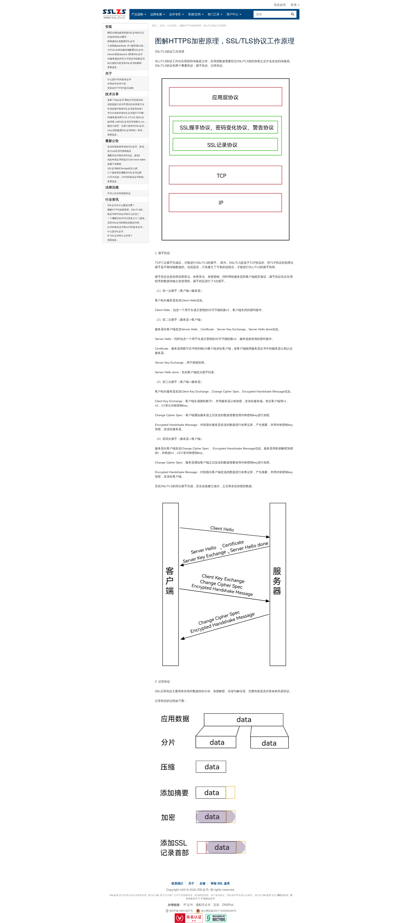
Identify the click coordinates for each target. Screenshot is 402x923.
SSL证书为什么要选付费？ (121, 205)
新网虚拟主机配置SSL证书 (121, 41)
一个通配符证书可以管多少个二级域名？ (128, 218)
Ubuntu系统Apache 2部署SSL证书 (124, 54)
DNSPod (227, 904)
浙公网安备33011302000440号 (218, 910)
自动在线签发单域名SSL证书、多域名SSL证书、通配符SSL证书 (140, 146)
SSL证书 (114, 895)
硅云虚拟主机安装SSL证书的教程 (124, 63)
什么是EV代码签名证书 (119, 79)
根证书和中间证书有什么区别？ (123, 214)
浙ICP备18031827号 (181, 910)
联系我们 (177, 883)
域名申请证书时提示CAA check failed (126, 159)
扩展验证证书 (208, 898)
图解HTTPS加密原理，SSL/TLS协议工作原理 (130, 209)
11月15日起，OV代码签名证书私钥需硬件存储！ (132, 177)
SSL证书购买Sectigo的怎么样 (122, 168)
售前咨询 (280, 4)
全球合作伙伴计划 (116, 83)
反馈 (202, 883)
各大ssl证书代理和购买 (119, 151)
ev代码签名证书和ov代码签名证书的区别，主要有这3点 (135, 227)
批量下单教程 (114, 164)
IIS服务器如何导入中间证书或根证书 (126, 58)
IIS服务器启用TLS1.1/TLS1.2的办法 (125, 117)
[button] (138, 14)
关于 (191, 883)
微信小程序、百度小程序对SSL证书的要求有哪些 (132, 126)
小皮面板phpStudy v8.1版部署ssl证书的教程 (130, 45)
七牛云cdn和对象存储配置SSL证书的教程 (128, 50)
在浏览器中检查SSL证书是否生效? (125, 108)
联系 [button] (294, 4)
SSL (157, 895)
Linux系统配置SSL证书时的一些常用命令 (128, 130)
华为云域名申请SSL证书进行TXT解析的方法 (130, 113)
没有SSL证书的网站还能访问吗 (123, 222)
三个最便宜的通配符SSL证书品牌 (124, 172)
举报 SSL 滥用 (220, 883)
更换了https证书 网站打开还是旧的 (125, 100)
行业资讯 (172, 25)
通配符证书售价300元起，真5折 (123, 155)
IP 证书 (188, 904)
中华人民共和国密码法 (118, 193)
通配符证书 (282, 895)
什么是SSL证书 (115, 231)
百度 (216, 904)
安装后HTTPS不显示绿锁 (120, 88)
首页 (154, 25)
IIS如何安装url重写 (116, 37)
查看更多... (113, 67)
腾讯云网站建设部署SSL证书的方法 (125, 32)
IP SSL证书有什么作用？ (120, 235)
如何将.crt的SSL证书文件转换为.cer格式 (128, 121)
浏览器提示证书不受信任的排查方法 (125, 104)
